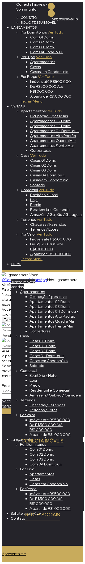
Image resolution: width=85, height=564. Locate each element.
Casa (25, 155)
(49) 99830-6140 (65, 19)
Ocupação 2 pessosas (49, 116)
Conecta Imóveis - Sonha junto (31, 7)
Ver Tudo (55, 32)
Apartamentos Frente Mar (52, 145)
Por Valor (28, 234)
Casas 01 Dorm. (43, 160)
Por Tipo (28, 56)
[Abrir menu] (3, 272)
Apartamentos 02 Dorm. (50, 120)
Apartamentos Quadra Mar (53, 140)
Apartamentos (42, 61)
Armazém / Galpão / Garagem (56, 214)
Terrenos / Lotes (44, 229)
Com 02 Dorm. (42, 42)
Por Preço (29, 76)
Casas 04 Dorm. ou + (47, 175)
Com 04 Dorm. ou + (46, 52)
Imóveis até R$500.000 (50, 81)
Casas (35, 66)
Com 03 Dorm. (42, 47)
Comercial (29, 189)
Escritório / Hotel (44, 194)
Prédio (35, 204)
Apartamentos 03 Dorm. (50, 125)
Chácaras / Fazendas (48, 224)
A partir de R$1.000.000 (50, 96)
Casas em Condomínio (49, 71)
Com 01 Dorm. (42, 37)
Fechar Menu (31, 101)
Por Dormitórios (34, 32)
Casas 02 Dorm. (43, 165)
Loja (34, 199)
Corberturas (40, 150)
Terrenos (28, 219)
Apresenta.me (14, 553)
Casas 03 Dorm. (43, 170)
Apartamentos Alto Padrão (53, 135)
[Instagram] (51, 13)
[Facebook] (51, 6)
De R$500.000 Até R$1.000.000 (46, 89)
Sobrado (37, 185)
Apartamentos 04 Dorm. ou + (54, 130)
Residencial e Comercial (50, 209)
